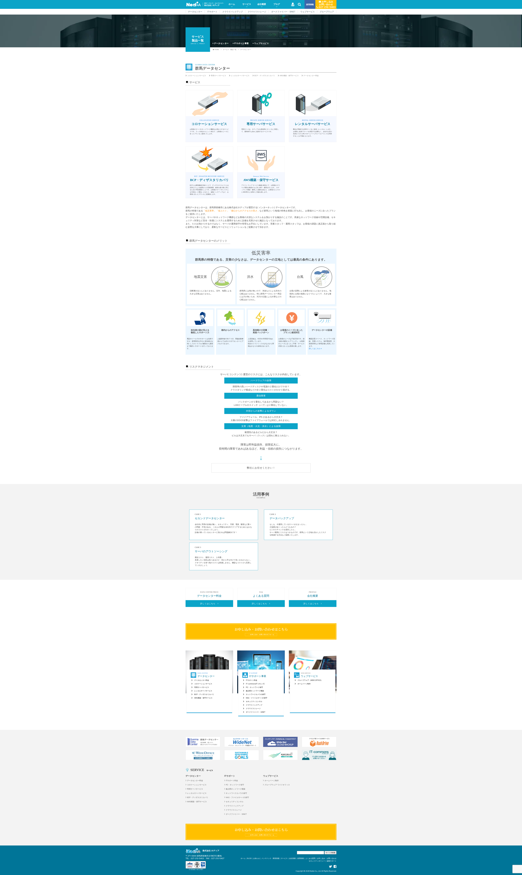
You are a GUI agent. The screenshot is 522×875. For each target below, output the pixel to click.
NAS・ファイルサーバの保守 (256, 698)
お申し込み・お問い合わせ (326, 858)
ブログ (276, 4)
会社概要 (261, 4)
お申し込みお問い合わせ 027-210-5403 (327, 4)
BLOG (249, 858)
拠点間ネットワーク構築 (255, 691)
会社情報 (292, 858)
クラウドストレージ (257, 11)
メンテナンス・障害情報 (270, 858)
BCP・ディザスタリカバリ (264, 76)
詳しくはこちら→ (315, 348)
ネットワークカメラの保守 (255, 694)
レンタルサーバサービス (240, 76)
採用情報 (310, 4)
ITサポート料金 (251, 680)
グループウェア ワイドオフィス (277, 785)
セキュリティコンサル (254, 701)
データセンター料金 (311, 76)
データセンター (195, 11)
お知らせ (256, 858)
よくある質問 (310, 858)
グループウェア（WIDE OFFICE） (310, 680)
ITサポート (212, 11)
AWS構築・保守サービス (289, 76)
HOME (217, 49)
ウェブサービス (307, 11)
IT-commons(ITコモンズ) (255, 684)
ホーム (232, 4)
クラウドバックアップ (232, 11)
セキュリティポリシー (317, 861)
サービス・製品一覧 (229, 49)
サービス (246, 4)
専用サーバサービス (218, 76)
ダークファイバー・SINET (283, 11)
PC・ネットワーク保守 (254, 687)
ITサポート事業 (241, 43)
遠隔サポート (331, 861)
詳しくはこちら (209, 603)
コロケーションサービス (196, 76)
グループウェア (327, 11)
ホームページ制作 (304, 684)
